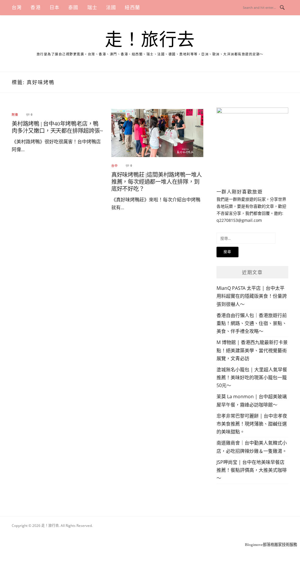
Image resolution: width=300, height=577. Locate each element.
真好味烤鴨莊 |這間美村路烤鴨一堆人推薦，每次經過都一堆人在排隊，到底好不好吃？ (156, 182)
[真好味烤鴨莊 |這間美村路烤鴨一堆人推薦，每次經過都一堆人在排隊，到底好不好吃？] (157, 132)
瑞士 (92, 7)
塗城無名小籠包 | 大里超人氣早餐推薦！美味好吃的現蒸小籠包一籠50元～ (252, 377)
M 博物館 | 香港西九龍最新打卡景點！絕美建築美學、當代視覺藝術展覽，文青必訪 (252, 350)
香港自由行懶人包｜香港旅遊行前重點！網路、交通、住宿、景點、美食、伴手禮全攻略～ (252, 323)
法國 (111, 7)
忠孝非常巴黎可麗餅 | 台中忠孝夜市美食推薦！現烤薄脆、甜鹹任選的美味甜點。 (252, 424)
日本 (54, 7)
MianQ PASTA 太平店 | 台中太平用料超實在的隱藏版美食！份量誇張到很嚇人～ (252, 296)
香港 (35, 7)
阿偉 (15, 114)
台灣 (17, 7)
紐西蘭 (132, 7)
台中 (114, 165)
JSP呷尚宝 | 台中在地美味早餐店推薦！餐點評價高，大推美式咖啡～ (252, 470)
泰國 (73, 7)
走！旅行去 (150, 40)
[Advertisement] (150, 534)
